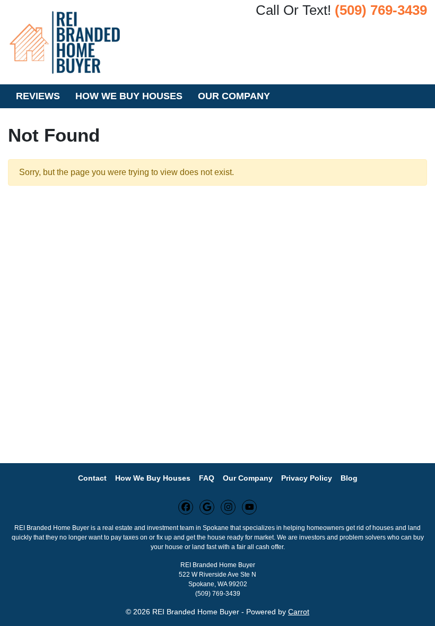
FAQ (206, 478)
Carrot (298, 612)
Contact (92, 478)
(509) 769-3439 (381, 10)
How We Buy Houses (128, 96)
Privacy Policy (306, 478)
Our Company (234, 96)
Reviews (38, 96)
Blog (349, 478)
